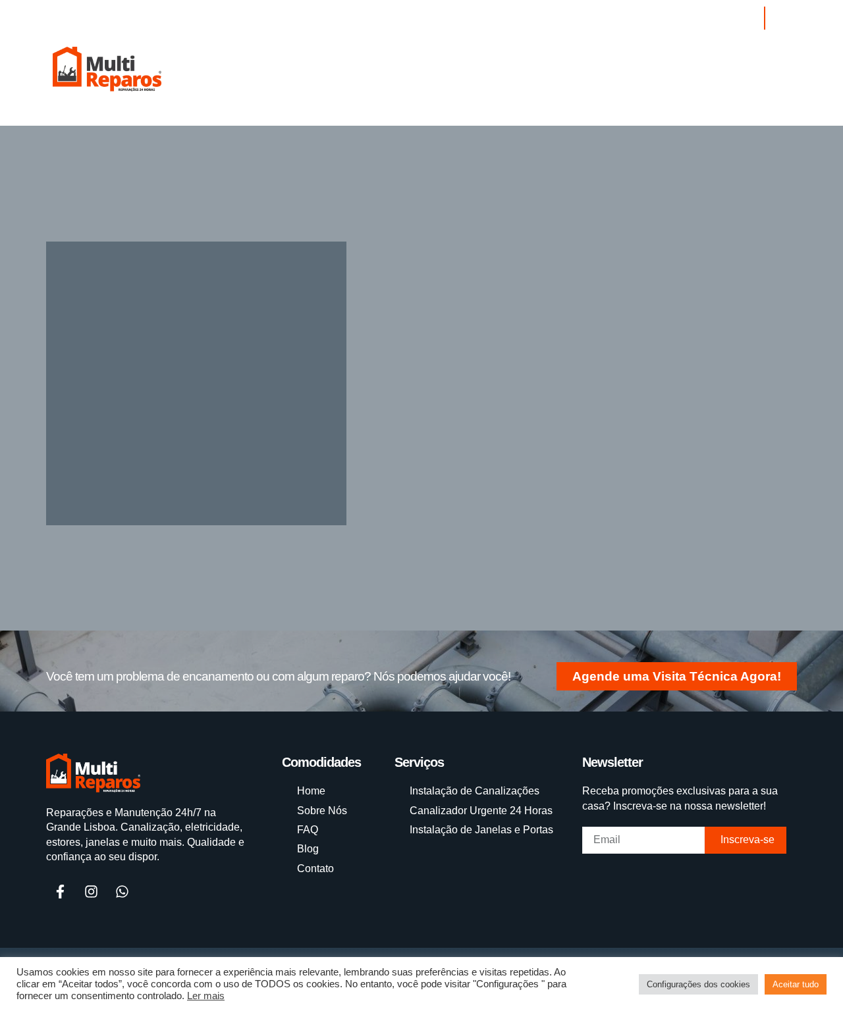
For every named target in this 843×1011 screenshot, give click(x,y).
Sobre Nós (226, 118)
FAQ (285, 118)
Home (68, 118)
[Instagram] (691, 18)
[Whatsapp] (740, 18)
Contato (384, 118)
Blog (328, 118)
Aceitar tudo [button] (796, 984)
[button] (777, 18)
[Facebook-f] (60, 892)
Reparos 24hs (140, 118)
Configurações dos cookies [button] (698, 984)
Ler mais (206, 996)
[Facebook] (715, 18)
